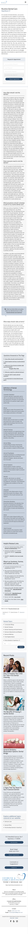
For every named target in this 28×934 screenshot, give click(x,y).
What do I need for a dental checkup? (14, 372)
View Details (17, 597)
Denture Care (8, 821)
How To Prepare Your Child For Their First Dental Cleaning (12, 675)
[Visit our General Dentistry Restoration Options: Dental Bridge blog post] (14, 748)
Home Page (18, 552)
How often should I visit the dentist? (14, 359)
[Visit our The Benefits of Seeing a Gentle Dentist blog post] (14, 710)
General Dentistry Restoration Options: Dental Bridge (13, 751)
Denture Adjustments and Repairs (13, 632)
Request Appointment (14, 855)
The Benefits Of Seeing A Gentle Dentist (12, 713)
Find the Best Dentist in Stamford (13, 827)
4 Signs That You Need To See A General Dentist (12, 788)
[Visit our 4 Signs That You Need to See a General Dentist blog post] (14, 786)
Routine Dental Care (14, 608)
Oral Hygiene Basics (10, 636)
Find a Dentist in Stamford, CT (12, 640)
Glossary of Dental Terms (11, 548)
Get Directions (14, 842)
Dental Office (8, 825)
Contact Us (14, 867)
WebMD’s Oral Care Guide (16, 556)
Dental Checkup (9, 627)
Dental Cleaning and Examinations (13, 629)
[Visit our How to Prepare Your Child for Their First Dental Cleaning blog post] (14, 671)
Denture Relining (9, 634)
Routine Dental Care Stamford (14, 312)
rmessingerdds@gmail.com (16, 912)
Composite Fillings (9, 624)
